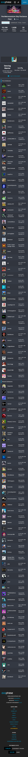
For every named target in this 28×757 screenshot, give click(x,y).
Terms (14, 726)
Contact (14, 717)
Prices (19, 22)
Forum (24, 22)
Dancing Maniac (7, 66)
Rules (14, 713)
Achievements (5, 22)
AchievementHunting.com (14, 741)
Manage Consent (14, 722)
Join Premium (14, 728)
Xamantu (16, 700)
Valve (20, 702)
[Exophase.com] (7, 2)
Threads (14, 734)
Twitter (14, 737)
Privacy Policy (14, 724)
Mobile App (14, 711)
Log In (24, 2)
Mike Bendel (17, 698)
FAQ (14, 709)
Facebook (14, 739)
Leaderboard (14, 22)
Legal (14, 719)
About (14, 715)
